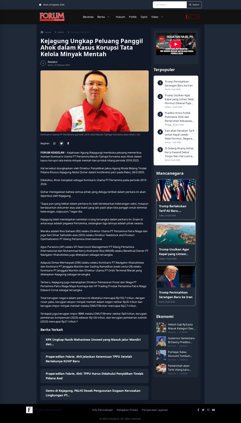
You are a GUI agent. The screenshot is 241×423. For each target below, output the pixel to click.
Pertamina (83, 156)
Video (154, 17)
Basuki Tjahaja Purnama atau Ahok (111, 156)
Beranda (88, 17)
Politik (133, 17)
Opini (144, 17)
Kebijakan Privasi (127, 410)
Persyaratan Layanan (155, 410)
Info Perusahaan (102, 410)
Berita (101, 17)
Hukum (120, 17)
